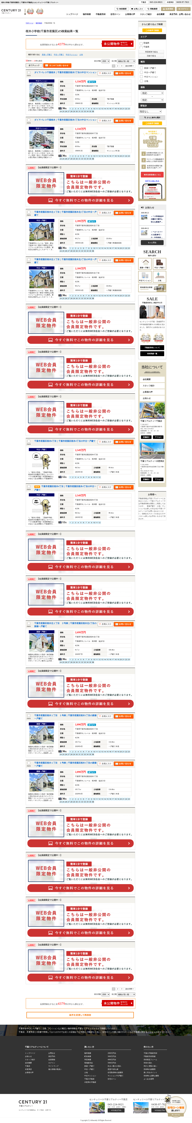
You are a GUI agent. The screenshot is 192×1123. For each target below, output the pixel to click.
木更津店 (28, 1069)
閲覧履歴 (154, 9)
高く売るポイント (150, 1072)
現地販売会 (88, 1063)
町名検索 (87, 1056)
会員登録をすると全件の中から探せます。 (62, 44)
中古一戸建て (59, 55)
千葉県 (146, 47)
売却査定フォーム (150, 1060)
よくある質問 (149, 1079)
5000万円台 (112, 1063)
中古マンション (72, 55)
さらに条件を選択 (153, 118)
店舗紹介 (146, 437)
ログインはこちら (152, 181)
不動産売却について (152, 348)
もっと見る (152, 243)
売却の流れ (148, 1063)
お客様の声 (130, 14)
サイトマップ (53, 1066)
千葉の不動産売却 (150, 1053)
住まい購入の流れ (114, 1066)
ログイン (185, 9)
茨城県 (146, 43)
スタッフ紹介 (146, 14)
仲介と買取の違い (150, 1066)
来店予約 (173, 14)
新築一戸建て (47, 55)
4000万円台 (112, 1060)
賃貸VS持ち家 (113, 1069)
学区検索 (87, 1060)
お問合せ (51, 1053)
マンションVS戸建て (115, 1076)
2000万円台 (112, 1053)
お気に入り (138, 9)
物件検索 (87, 14)
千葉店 (27, 1066)
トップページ (72, 14)
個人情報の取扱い (55, 1069)
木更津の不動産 (90, 1082)
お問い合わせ (185, 14)
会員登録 (169, 9)
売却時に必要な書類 (151, 1076)
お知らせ (147, 398)
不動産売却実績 (149, 1056)
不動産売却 (101, 14)
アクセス (158, 437)
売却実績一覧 (152, 354)
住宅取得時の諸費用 (115, 1072)
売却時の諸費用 (149, 1069)
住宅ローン (115, 14)
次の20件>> (129, 66)
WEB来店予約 (116, 1110)
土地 (81, 55)
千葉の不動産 (89, 1079)
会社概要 (161, 14)
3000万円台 (112, 1056)
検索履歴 (123, 9)
